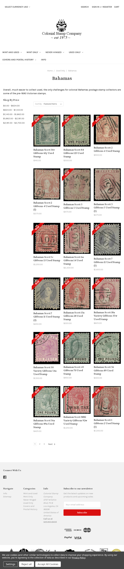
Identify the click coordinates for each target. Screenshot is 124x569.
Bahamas (72, 71)
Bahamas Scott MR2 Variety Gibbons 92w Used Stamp (75, 420)
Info (43, 59)
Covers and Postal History (18, 59)
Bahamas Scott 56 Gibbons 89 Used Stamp (104, 370)
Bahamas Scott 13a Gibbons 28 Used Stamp (74, 316)
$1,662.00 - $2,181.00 (13, 118)
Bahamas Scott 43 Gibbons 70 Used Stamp (74, 370)
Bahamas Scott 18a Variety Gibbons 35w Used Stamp (105, 316)
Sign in (95, 7)
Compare (46, 129)
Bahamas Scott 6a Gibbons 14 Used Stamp (74, 260)
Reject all (26, 564)
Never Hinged (54, 52)
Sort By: (38, 104)
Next (50, 444)
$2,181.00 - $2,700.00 (14, 122)
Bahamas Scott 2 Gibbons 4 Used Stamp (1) (46, 206)
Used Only (75, 52)
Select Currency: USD (16, 7)
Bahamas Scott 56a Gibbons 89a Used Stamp (44, 424)
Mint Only (33, 52)
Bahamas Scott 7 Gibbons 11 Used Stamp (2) (46, 317)
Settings (10, 564)
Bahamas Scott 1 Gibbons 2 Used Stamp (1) (107, 423)
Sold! (46, 134)
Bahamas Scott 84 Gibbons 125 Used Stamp (74, 153)
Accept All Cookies (48, 564)
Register (107, 7)
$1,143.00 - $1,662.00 (13, 114)
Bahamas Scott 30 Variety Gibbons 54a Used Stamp (45, 371)
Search (85, 7)
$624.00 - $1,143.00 (13, 109)
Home (50, 71)
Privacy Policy (78, 557)
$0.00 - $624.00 (11, 105)
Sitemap (7, 496)
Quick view (47, 123)
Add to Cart (46, 189)
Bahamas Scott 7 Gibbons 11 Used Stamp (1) (107, 262)
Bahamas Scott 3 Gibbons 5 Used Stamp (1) (107, 208)
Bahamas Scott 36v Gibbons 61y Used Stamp (44, 153)
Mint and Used (11, 52)
